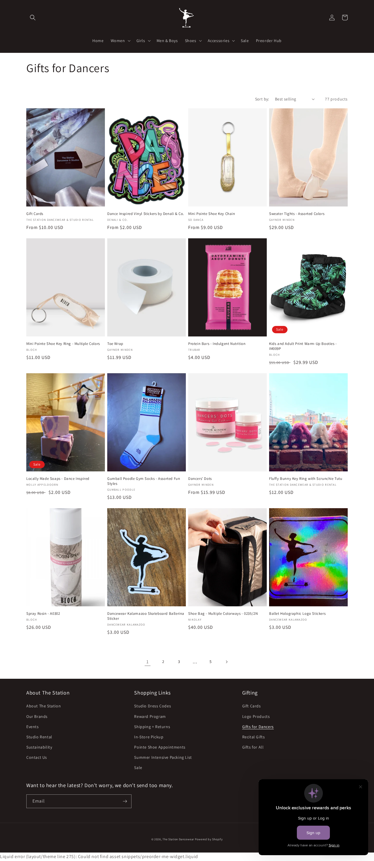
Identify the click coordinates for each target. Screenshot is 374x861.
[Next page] (226, 661)
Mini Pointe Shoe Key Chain (211, 213)
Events (32, 726)
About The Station (43, 706)
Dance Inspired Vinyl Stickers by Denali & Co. (145, 213)
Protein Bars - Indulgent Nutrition (216, 343)
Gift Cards (34, 213)
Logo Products (256, 716)
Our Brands (37, 716)
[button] (32, 17)
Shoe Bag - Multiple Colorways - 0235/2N (223, 613)
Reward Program (150, 716)
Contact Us (36, 757)
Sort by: (262, 99)
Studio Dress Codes (152, 706)
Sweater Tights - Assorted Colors (296, 213)
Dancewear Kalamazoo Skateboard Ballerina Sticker (145, 616)
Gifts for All (253, 747)
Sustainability (39, 747)
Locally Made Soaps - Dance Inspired (57, 478)
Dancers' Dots (200, 478)
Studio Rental (39, 737)
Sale (138, 767)
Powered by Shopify (209, 839)
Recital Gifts (253, 737)
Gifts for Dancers (258, 726)
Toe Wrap (115, 343)
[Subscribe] (124, 801)
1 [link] (147, 662)
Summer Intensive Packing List (163, 757)
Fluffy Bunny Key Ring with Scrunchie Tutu (305, 478)
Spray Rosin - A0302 (43, 613)
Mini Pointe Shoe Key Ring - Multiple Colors (63, 343)
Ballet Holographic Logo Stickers (297, 613)
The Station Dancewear (178, 839)
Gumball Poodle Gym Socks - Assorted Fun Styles (143, 481)
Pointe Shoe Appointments (159, 747)
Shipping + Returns (152, 726)
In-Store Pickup (148, 737)
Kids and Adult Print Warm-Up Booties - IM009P (303, 346)
